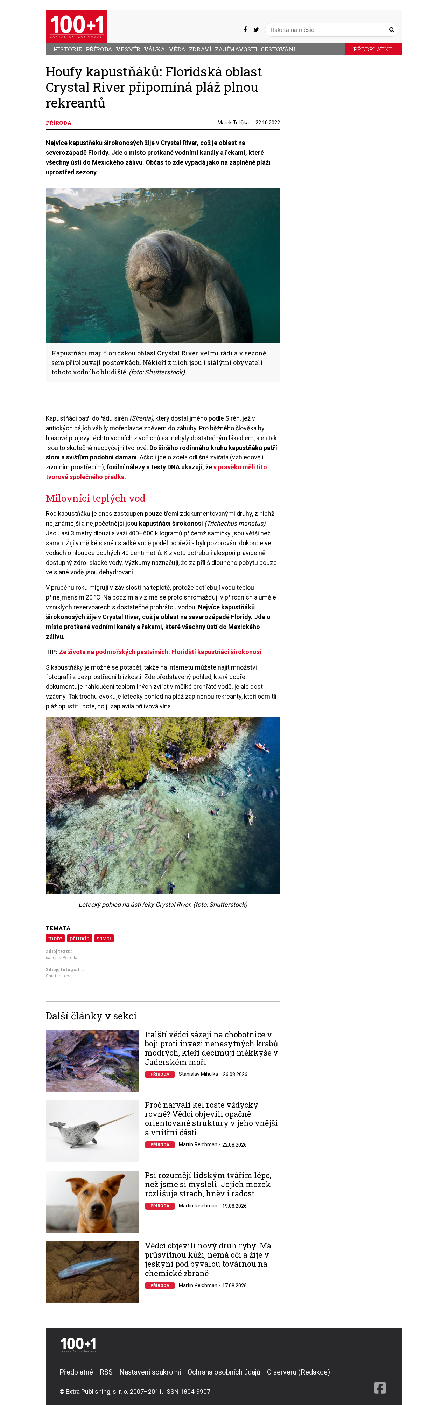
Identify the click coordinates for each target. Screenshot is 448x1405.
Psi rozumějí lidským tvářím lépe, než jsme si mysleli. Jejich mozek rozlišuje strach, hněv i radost (208, 1184)
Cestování (278, 49)
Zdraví (200, 49)
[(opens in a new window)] (245, 30)
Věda (177, 49)
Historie (67, 49)
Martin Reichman (198, 1144)
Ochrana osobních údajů (224, 1372)
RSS (106, 1372)
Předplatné (373, 49)
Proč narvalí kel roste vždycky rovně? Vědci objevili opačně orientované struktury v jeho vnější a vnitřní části (211, 1118)
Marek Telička (233, 122)
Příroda (99, 49)
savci (104, 938)
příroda (79, 938)
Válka (154, 49)
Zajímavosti (236, 49)
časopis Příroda (61, 957)
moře (55, 938)
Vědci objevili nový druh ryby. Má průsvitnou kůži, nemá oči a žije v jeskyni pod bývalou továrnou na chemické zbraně (208, 1259)
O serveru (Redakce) (298, 1372)
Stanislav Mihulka (198, 1074)
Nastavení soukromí (150, 1372)
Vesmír (128, 49)
